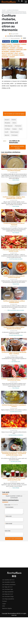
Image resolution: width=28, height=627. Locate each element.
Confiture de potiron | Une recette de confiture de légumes (14, 277)
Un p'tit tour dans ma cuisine (15, 259)
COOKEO (23, 44)
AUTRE (11, 46)
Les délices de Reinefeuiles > (13, 10)
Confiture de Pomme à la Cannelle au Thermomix (14, 224)
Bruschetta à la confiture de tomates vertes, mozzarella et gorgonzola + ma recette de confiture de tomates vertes (14, 454)
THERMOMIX (16, 44)
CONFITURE (19, 49)
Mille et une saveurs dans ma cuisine (16, 310)
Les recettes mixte (16, 361)
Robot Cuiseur (14, 132)
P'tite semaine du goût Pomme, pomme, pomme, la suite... (14, 250)
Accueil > (4, 10)
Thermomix (18, 126)
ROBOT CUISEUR (6, 44)
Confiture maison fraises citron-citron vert (14, 429)
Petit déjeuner (8, 126)
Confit (6, 132)
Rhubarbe (7, 123)
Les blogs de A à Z (7, 594)
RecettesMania (8, 2)
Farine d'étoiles (15, 206)
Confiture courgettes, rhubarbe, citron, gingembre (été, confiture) (14, 197)
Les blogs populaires (8, 599)
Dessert (7, 120)
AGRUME (4, 55)
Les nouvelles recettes (8, 582)
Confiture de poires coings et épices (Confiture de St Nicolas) (14, 328)
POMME (21, 55)
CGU (3, 606)
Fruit (20, 129)
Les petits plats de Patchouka (15, 335)
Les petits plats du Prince (16, 411)
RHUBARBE (5, 57)
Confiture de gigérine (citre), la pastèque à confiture (14, 406)
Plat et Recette (15, 233)
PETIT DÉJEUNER (13, 55)
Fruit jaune (14, 135)
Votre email (9, 524)
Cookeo (14, 129)
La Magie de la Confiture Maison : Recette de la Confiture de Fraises (14, 379)
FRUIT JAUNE (19, 53)
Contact (4, 601)
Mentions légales (7, 608)
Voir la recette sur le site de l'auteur (14, 114)
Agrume (7, 135)
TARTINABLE (11, 49)
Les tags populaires (7, 592)
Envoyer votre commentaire (14, 539)
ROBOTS (5, 46)
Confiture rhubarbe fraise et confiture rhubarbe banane (14, 301)
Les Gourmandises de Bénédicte (16, 435)
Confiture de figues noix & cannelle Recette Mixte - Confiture (14, 353)
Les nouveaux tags (7, 589)
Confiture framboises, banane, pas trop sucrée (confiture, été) (14, 479)
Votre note (7, 505)
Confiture (7, 129)
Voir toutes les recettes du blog (17, 147)
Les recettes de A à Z (8, 580)
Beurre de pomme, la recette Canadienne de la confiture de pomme (14, 170)
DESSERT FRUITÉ (15, 51)
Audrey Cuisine (15, 180)
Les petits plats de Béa (16, 461)
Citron (14, 123)
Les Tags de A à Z (7, 587)
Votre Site (7, 531)
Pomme (14, 120)
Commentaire (9, 507)
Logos (4, 604)
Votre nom (9, 516)
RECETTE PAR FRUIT (8, 53)
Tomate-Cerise (16, 284)
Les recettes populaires (8, 585)
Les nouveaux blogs (8, 596)
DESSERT (13, 48)
